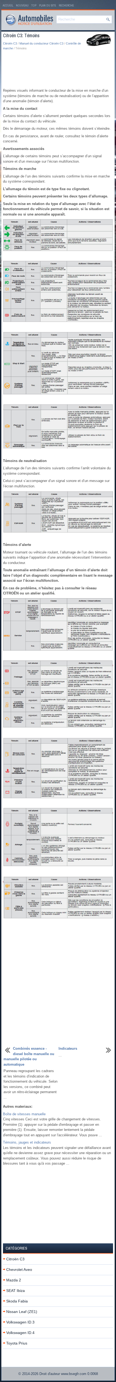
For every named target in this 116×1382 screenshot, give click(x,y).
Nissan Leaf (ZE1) (21, 1311)
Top (33, 5)
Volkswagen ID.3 (20, 1322)
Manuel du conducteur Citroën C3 (41, 43)
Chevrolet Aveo (19, 1269)
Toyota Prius (16, 1343)
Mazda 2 (13, 1280)
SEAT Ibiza (15, 1290)
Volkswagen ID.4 (20, 1332)
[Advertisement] (58, 69)
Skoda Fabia (17, 1301)
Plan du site (47, 5)
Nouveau (22, 5)
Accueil (8, 5)
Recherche (66, 5)
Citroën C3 (10, 43)
